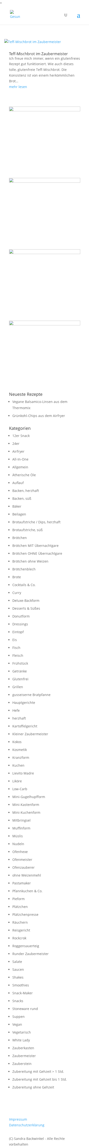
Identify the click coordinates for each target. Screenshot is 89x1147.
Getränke (19, 671)
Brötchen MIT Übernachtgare (35, 545)
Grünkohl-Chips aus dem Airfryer (38, 415)
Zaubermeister (24, 1056)
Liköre (17, 781)
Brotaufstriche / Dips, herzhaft (36, 522)
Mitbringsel (21, 820)
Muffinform (21, 828)
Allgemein (20, 467)
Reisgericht (21, 930)
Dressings (20, 624)
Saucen (18, 969)
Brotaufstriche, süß (27, 530)
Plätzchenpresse (25, 914)
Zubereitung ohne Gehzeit (33, 1087)
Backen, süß (21, 498)
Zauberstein (22, 1063)
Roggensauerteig (25, 946)
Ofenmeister (22, 859)
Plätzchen (20, 906)
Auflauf (18, 482)
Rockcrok (19, 938)
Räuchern (20, 922)
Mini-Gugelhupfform (28, 796)
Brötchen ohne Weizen (30, 561)
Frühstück (20, 663)
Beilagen (19, 514)
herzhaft (19, 718)
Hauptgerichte (23, 702)
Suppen (18, 1016)
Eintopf (18, 632)
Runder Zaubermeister (30, 953)
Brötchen (19, 537)
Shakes (17, 977)
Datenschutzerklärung (26, 1125)
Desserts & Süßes (26, 608)
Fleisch (17, 655)
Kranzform (20, 757)
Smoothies (20, 985)
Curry (16, 592)
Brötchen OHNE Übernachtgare (37, 553)
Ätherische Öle (24, 475)
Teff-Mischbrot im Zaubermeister (38, 53)
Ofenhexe (20, 851)
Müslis (17, 836)
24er (15, 443)
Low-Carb (19, 789)
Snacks (17, 1001)
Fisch (16, 647)
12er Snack (21, 435)
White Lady (21, 1040)
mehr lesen (18, 86)
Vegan (17, 1024)
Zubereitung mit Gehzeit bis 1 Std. (39, 1079)
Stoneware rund (25, 1008)
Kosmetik (19, 749)
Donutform (21, 616)
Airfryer (18, 451)
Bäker (16, 506)
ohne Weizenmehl (26, 875)
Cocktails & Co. (24, 585)
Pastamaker (21, 883)
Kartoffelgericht (24, 726)
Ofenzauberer (23, 867)
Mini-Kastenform (25, 804)
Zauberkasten (23, 1048)
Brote (16, 577)
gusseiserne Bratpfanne (31, 694)
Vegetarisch (21, 1032)
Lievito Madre (23, 773)
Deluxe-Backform (25, 600)
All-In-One (20, 459)
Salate (17, 961)
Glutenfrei (20, 679)
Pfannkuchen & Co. (27, 891)
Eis (14, 639)
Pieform (18, 899)
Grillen (17, 687)
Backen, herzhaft (25, 490)
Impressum (18, 1119)
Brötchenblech (24, 569)
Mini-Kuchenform (26, 812)
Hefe (16, 710)
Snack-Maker (22, 993)
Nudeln (18, 844)
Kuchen (18, 765)
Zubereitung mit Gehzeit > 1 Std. (38, 1071)
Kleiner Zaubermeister (30, 734)
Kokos (17, 742)
